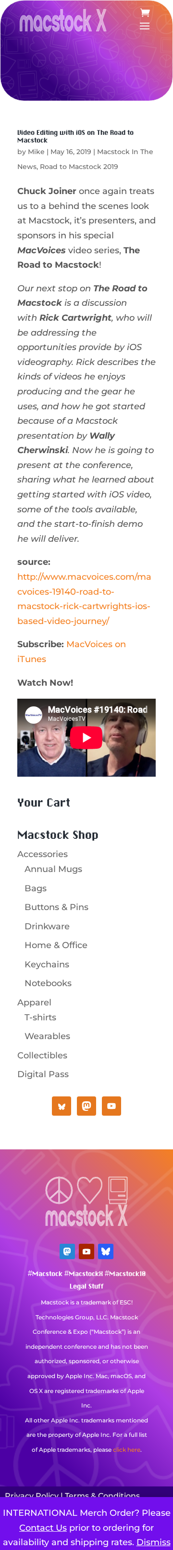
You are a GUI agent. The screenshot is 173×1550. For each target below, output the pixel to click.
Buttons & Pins (56, 907)
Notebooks (48, 983)
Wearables (47, 1036)
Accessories (42, 854)
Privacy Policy (32, 1495)
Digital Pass (43, 1074)
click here (126, 1449)
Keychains (47, 964)
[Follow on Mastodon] (67, 1251)
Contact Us (43, 1528)
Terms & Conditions (102, 1495)
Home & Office (56, 945)
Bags (36, 888)
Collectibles (42, 1055)
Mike (36, 151)
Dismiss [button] (153, 1542)
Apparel (34, 1002)
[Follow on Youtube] (86, 1251)
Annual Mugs (53, 869)
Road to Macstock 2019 (79, 166)
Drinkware (47, 926)
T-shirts (40, 1017)
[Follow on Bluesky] (105, 1251)
